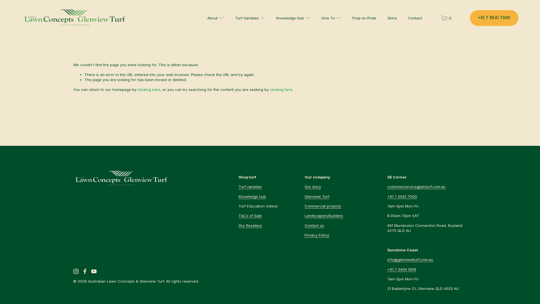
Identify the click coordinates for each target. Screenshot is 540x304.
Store (392, 18)
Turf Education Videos (258, 206)
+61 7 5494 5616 (401, 269)
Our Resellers (250, 225)
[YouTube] (94, 271)
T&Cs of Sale (250, 215)
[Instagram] (76, 271)
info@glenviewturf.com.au (410, 259)
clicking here (149, 89)
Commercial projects (323, 206)
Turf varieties (250, 186)
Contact (415, 18)
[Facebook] (85, 271)
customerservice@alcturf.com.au (416, 186)
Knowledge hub (252, 196)
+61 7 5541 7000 (494, 18)
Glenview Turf (317, 196)
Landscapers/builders (324, 215)
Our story (313, 186)
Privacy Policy (317, 235)
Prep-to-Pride (364, 18)
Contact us (314, 225)
